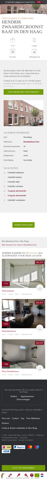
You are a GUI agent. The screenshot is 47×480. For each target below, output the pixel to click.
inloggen (18, 478)
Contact (15, 418)
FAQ (32, 478)
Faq (22, 418)
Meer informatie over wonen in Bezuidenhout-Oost (19, 245)
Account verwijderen (26, 440)
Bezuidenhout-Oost (31, 142)
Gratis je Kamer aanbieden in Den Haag (19, 428)
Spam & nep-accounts (9, 440)
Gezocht (26, 478)
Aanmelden (10, 478)
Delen (39, 262)
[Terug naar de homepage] (2, 476)
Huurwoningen (23, 399)
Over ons (6, 418)
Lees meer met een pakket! (23, 92)
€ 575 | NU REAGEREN (23, 468)
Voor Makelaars (33, 418)
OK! (39, 2)
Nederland (40, 435)
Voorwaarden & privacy (10, 438)
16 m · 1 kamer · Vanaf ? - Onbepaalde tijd (17, 375)
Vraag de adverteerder (17, 191)
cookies (17, 2)
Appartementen (27, 396)
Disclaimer (23, 438)
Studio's (13, 396)
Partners (5, 423)
